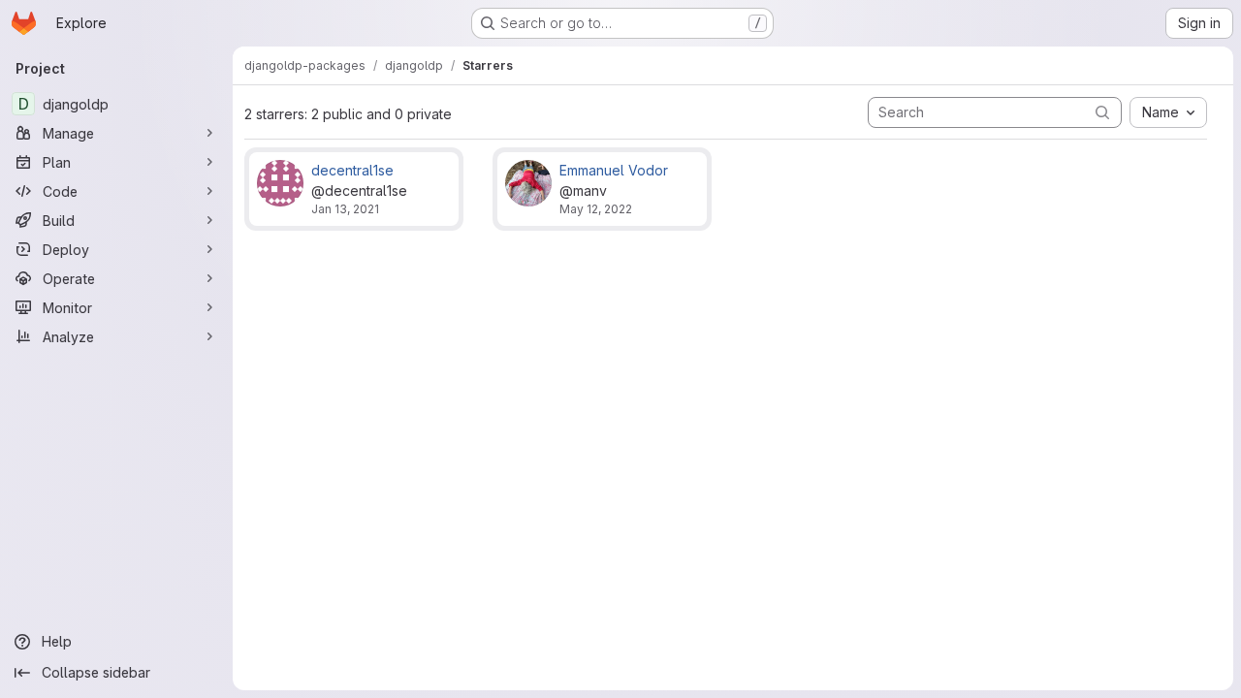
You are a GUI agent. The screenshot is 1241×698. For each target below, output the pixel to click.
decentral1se (352, 170)
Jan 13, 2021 (345, 209)
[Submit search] (1102, 112)
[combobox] (1168, 112)
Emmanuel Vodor (613, 170)
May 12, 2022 (595, 209)
